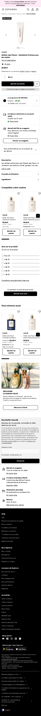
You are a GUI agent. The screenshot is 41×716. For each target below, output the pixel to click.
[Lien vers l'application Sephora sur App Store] (21, 649)
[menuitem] (32, 9)
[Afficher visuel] (20, 33)
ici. (9, 656)
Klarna (34, 71)
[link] (20, 293)
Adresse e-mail (7, 447)
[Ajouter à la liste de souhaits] (18, 193)
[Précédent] (6, 35)
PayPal (22, 71)
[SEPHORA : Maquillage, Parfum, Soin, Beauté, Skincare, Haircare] (11, 9)
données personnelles (9, 441)
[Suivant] (35, 35)
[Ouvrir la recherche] (28, 9)
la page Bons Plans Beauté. (10, 659)
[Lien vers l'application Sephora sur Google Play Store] (8, 649)
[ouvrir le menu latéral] (3, 9)
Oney (27, 71)
